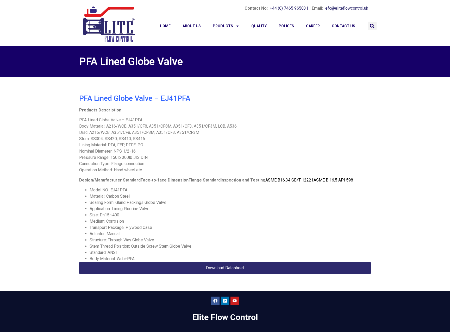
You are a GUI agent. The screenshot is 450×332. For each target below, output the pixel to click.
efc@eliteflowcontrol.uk (346, 8)
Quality (259, 26)
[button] (372, 26)
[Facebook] (215, 301)
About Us (192, 26)
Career (313, 26)
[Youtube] (234, 301)
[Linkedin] (225, 301)
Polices (286, 26)
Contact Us (343, 26)
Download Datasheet (225, 267)
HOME (165, 26)
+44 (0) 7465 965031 (289, 8)
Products (223, 26)
